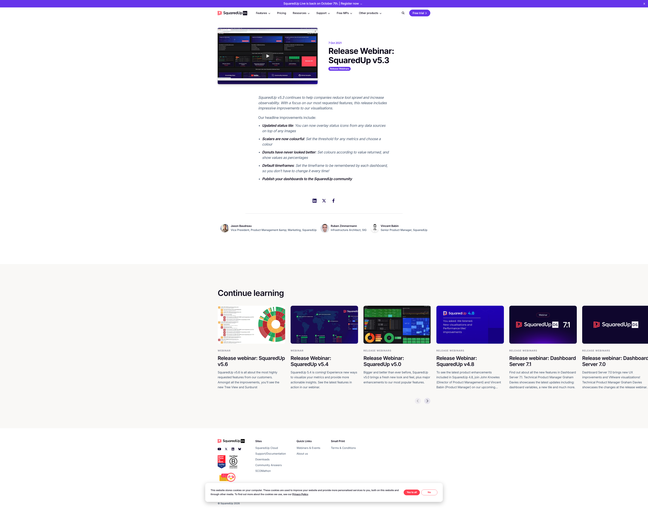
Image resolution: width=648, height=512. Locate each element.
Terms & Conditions (343, 448)
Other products (368, 13)
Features (261, 13)
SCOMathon (263, 470)
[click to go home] (232, 13)
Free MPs (343, 13)
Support (321, 13)
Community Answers (268, 465)
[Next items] (427, 401)
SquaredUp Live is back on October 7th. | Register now (323, 3)
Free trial (418, 13)
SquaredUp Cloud (266, 448)
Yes (409, 492)
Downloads (262, 459)
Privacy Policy (300, 494)
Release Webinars (339, 68)
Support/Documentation (270, 453)
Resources (299, 13)
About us (302, 453)
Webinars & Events (308, 448)
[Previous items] (418, 401)
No (429, 492)
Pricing (281, 13)
